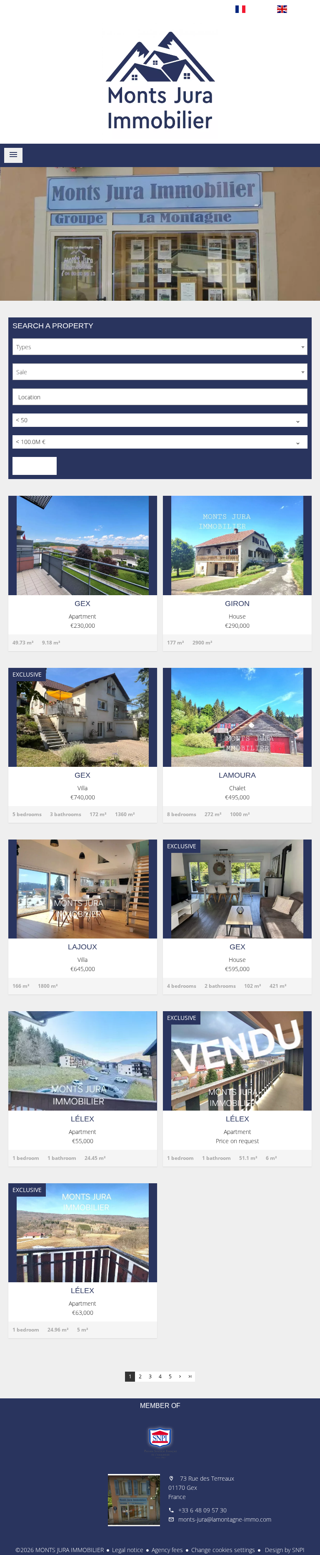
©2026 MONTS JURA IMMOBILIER (59, 1550)
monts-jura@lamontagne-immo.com (224, 1519)
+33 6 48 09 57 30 (202, 1510)
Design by (284, 1550)
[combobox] (160, 346)
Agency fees (167, 1550)
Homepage (160, 81)
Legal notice (127, 1550)
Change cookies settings (223, 1550)
